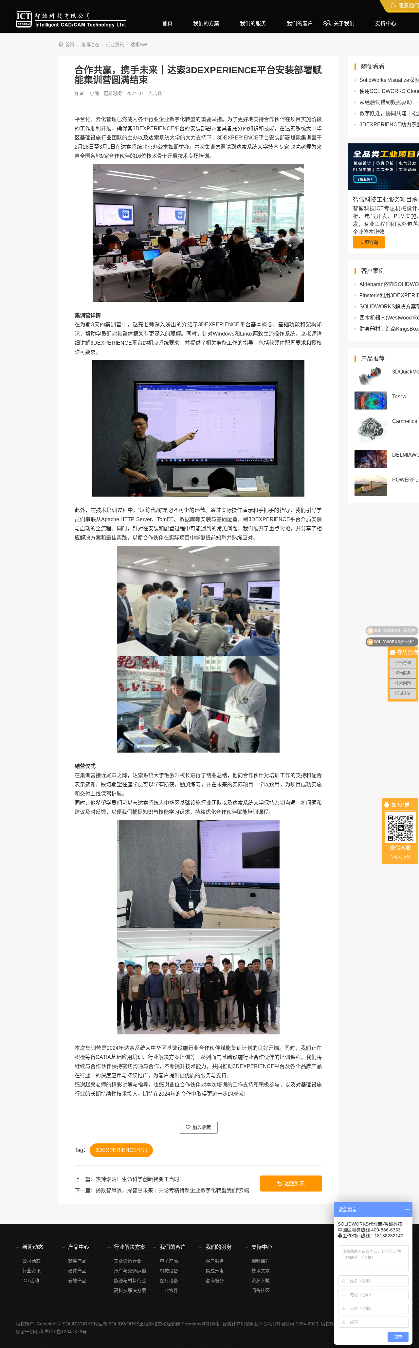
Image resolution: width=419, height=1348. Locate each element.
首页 (167, 23)
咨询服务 (215, 1280)
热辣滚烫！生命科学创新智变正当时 (137, 1179)
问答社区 (260, 1290)
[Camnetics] (371, 429)
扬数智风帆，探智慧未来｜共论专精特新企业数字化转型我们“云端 (172, 1190)
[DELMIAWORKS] (371, 459)
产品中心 (78, 1247)
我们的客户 (300, 23)
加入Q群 (400, 804)
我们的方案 (206, 23)
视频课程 (260, 1261)
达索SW (139, 44)
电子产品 (169, 1261)
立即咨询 (369, 242)
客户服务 (215, 1261)
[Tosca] (371, 401)
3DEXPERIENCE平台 (159, 128)
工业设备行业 (127, 1261)
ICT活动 (30, 1280)
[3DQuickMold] (371, 376)
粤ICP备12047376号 (66, 1331)
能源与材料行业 (130, 1280)
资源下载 (260, 1280)
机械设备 (169, 1270)
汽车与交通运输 (130, 1270)
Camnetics (404, 421)
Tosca (399, 396)
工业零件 (169, 1290)
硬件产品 (77, 1270)
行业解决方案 (129, 1247)
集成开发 (215, 1270)
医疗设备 (169, 1280)
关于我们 (344, 23)
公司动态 (31, 1261)
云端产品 (77, 1280)
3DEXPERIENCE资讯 (121, 1150)
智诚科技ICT (71, 19)
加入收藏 (201, 1127)
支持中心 (385, 23)
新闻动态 (90, 44)
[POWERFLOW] (371, 485)
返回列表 (294, 1183)
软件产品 (77, 1261)
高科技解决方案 (130, 1290)
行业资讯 (115, 44)
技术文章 (260, 1270)
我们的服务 (253, 23)
